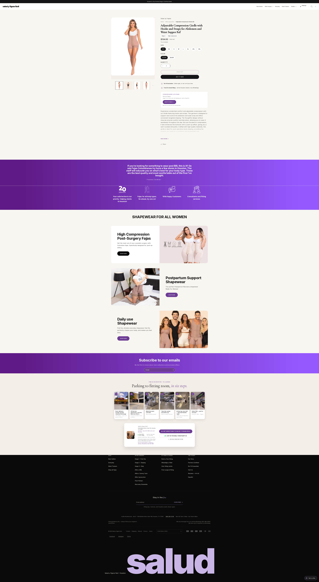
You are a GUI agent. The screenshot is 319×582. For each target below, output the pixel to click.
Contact (128, 531)
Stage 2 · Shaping (140, 462)
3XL (199, 49)
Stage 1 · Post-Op (140, 459)
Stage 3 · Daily (139, 466)
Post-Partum (139, 481)
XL (188, 49)
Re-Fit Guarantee (193, 466)
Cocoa (164, 57)
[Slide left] (113, 85)
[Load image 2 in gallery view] (128, 85)
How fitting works (166, 466)
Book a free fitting (167, 459)
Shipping (134, 531)
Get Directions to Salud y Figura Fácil (176, 431)
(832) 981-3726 (170, 516)
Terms (150, 531)
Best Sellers (112, 459)
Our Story (191, 459)
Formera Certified (193, 462)
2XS (163, 49)
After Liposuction (169, 21)
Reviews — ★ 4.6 (193, 473)
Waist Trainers (112, 466)
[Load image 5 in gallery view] (146, 85)
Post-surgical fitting (167, 470)
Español (190, 477)
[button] (269, 6)
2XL (193, 49)
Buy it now (180, 77)
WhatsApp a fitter (166, 462)
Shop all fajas (112, 470)
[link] (310, 578)
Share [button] (164, 144)
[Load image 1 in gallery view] (119, 85)
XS (169, 49)
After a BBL (138, 470)
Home (162, 21)
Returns (140, 531)
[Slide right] (153, 85)
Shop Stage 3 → (169, 102)
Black (172, 57)
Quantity (164, 62)
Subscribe (178, 502)
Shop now (123, 253)
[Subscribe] (173, 370)
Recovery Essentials (141, 484)
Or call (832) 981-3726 (176, 439)
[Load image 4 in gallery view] (137, 85)
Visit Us (190, 470)
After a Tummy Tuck (141, 473)
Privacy (145, 531)
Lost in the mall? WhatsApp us (177, 435)
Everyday (111, 462)
